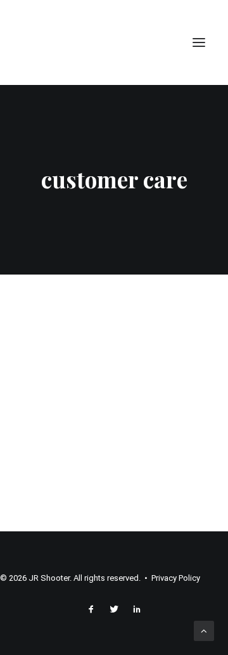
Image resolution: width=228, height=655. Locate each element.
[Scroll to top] (204, 630)
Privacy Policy (175, 578)
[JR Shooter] (59, 42)
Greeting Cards (101, 352)
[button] (199, 42)
